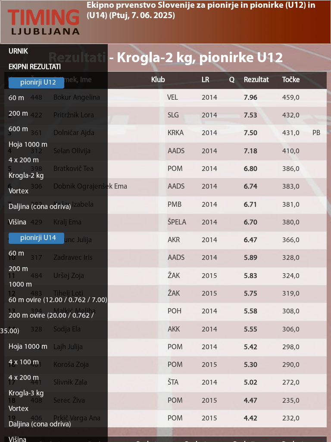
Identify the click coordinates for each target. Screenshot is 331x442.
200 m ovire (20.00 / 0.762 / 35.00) (47, 323)
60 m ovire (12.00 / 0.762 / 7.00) (58, 300)
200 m (18, 113)
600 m (18, 129)
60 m (16, 98)
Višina (17, 222)
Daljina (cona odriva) (40, 207)
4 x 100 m (24, 362)
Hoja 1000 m (28, 144)
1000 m (20, 284)
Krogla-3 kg (26, 393)
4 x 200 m (24, 160)
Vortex (18, 191)
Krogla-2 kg (26, 176)
